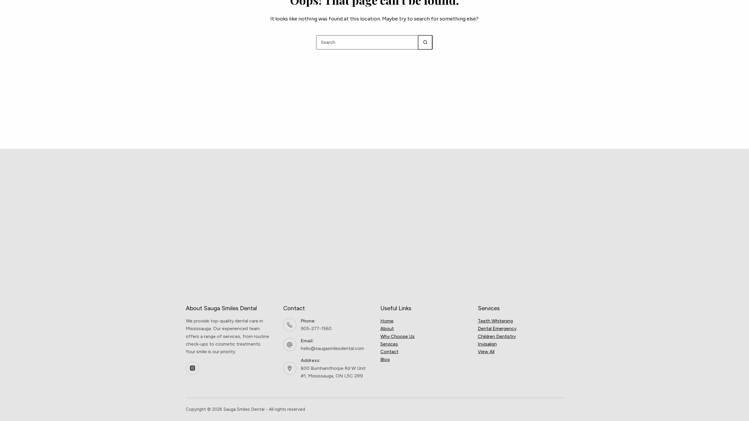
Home (387, 321)
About (277, 11)
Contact (469, 11)
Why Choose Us (316, 11)
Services (358, 11)
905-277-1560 (316, 328)
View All (486, 351)
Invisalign (487, 344)
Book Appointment (536, 11)
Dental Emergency (497, 328)
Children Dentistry (497, 336)
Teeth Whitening (495, 321)
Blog (440, 11)
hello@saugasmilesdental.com (332, 348)
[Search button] (425, 42)
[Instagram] (192, 368)
